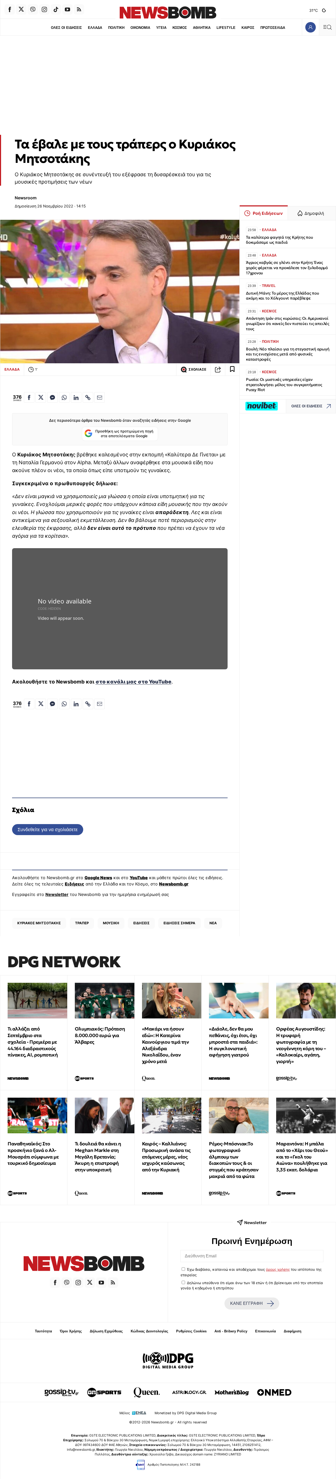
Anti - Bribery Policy (230, 1331)
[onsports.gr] (104, 1392)
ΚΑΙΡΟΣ (248, 28)
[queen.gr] (147, 1392)
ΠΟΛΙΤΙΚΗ (116, 28)
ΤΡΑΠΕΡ (82, 923)
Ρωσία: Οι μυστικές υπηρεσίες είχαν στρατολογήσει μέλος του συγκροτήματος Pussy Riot (284, 384)
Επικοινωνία (265, 1331)
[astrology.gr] (189, 1392)
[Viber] (33, 9)
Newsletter (57, 894)
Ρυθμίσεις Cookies (191, 1331)
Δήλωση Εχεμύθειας (106, 1331)
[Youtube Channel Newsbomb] (67, 9)
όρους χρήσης (278, 1269)
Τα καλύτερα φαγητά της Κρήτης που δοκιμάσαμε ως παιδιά (279, 240)
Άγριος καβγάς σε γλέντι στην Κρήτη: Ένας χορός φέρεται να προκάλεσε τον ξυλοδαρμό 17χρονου (287, 267)
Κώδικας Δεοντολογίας (149, 1331)
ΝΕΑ (213, 923)
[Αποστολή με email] (99, 397)
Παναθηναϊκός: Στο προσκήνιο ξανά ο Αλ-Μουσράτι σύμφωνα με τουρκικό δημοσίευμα (33, 1153)
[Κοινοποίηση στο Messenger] (52, 397)
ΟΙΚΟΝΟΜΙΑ (140, 28)
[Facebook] (9, 9)
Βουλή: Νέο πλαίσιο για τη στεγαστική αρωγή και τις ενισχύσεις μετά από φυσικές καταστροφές (287, 354)
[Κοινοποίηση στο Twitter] (40, 397)
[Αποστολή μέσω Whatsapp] (64, 397)
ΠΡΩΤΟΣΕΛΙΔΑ (272, 28)
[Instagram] (44, 9)
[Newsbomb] (84, 1264)
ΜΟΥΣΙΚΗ (111, 923)
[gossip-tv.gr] (62, 1392)
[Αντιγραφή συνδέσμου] (218, 370)
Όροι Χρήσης (71, 1331)
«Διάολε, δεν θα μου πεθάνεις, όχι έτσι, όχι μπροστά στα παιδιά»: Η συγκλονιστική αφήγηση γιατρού (233, 1042)
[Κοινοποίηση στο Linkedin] (76, 397)
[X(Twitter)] (21, 9)
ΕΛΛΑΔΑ (95, 28)
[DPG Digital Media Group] (168, 1361)
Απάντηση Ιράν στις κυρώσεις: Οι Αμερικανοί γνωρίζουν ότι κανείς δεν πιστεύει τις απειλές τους (287, 323)
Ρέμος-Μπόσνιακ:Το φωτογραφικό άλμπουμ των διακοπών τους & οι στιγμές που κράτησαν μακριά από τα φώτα (233, 1160)
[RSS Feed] (79, 9)
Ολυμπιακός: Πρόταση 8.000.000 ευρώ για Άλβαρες (100, 1035)
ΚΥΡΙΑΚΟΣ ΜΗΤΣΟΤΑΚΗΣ (39, 923)
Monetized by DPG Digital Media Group (186, 1413)
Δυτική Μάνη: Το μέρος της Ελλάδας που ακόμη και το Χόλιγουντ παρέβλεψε (282, 296)
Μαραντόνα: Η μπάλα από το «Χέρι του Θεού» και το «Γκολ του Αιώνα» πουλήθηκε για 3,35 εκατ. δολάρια (302, 1157)
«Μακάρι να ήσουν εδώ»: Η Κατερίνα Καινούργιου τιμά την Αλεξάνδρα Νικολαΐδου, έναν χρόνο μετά (165, 1045)
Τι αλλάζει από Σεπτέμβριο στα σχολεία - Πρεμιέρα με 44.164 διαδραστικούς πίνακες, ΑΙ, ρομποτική (33, 1042)
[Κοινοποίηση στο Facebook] (29, 397)
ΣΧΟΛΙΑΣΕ (197, 369)
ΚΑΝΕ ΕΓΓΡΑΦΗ (246, 1303)
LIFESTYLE (226, 28)
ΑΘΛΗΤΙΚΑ (202, 28)
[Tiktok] (56, 9)
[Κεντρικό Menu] (327, 27)
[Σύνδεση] (310, 27)
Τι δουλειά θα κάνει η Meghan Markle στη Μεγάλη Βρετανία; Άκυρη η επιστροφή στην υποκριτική (98, 1157)
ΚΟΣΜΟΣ (179, 28)
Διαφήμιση (292, 1331)
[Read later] (232, 370)
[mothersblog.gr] (232, 1392)
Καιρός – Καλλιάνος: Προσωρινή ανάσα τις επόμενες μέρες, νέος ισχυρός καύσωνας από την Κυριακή (166, 1157)
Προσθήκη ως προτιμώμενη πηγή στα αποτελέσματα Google (124, 433)
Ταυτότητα (43, 1331)
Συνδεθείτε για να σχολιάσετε (48, 829)
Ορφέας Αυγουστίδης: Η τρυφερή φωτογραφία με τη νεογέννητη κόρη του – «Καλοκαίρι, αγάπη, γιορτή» (301, 1045)
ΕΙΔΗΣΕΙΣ (141, 923)
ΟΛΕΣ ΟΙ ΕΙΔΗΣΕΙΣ (66, 28)
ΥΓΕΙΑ (161, 28)
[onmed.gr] (274, 1392)
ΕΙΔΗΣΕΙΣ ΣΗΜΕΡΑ (179, 923)
